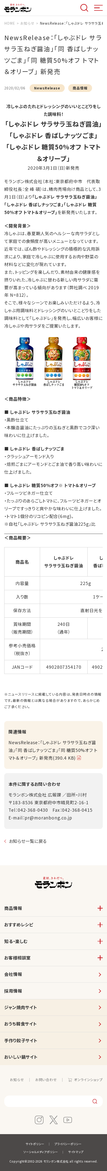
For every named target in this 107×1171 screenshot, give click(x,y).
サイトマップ (76, 1152)
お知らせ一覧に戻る (28, 841)
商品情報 (13, 908)
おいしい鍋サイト (21, 1057)
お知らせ (17, 1079)
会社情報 (13, 974)
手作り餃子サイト (20, 1040)
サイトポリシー (35, 1144)
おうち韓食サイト (20, 1024)
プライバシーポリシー (68, 1144)
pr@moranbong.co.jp (48, 817)
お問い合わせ (46, 1079)
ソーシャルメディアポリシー (40, 1152)
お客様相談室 (17, 957)
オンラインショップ (88, 1079)
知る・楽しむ (16, 941)
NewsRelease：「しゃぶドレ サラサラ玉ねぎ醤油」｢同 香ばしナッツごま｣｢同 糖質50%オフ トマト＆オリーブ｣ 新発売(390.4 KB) (52, 750)
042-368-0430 (33, 810)
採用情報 (13, 991)
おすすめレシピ (18, 924)
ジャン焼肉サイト (20, 1007)
